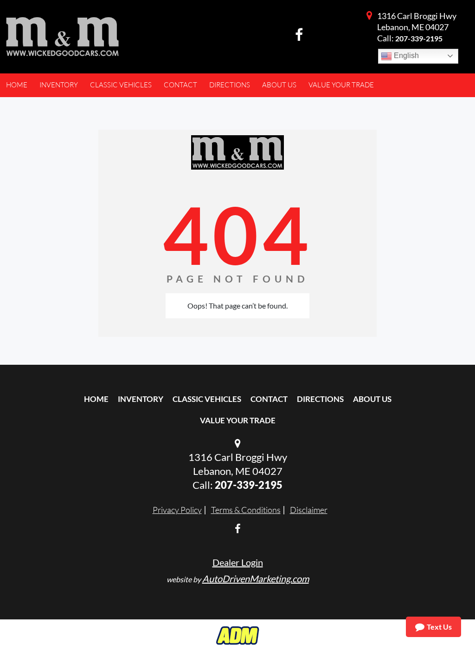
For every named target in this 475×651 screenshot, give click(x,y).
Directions (320, 399)
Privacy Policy (177, 510)
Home (96, 399)
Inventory (140, 399)
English (405, 55)
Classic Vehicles (207, 399)
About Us (372, 399)
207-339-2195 (419, 38)
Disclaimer (308, 510)
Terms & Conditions (246, 510)
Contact (269, 399)
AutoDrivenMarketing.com (255, 578)
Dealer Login (237, 562)
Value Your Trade (238, 420)
